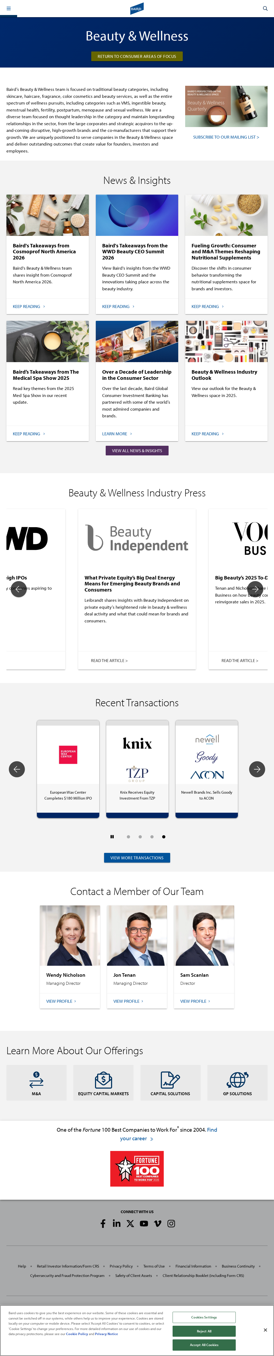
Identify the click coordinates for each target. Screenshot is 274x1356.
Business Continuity (238, 1266)
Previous (17, 769)
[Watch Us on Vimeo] (157, 1223)
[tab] (128, 836)
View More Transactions (137, 857)
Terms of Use (154, 1266)
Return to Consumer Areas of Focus (137, 56)
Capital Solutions (170, 1093)
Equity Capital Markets (103, 1093)
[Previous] (19, 589)
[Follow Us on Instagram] (171, 1223)
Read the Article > (109, 660)
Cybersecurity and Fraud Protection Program (67, 1275)
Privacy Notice (106, 1334)
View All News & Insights (137, 450)
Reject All (204, 1331)
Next (257, 769)
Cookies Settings (204, 1317)
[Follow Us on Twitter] (130, 1223)
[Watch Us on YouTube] (144, 1223)
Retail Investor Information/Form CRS (68, 1266)
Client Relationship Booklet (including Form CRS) (203, 1275)
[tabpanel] (206, 769)
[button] (8, 8)
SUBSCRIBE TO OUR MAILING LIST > (226, 137)
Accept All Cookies (204, 1345)
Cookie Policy (77, 1334)
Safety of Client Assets (133, 1275)
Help (22, 1266)
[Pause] (112, 836)
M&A (36, 1093)
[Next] (255, 589)
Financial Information (193, 1266)
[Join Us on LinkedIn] (116, 1223)
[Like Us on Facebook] (103, 1223)
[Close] (265, 1330)
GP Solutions (237, 1093)
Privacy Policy (121, 1266)
